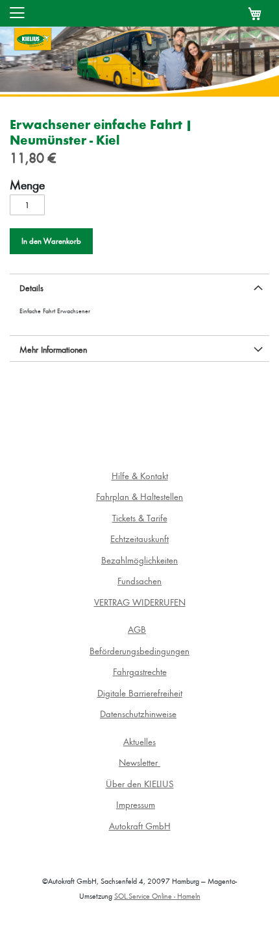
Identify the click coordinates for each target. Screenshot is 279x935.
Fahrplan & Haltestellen (139, 496)
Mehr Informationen (53, 349)
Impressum (135, 804)
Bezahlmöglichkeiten (139, 560)
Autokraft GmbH (140, 826)
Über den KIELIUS (140, 783)
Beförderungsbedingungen (139, 651)
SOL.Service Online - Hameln (157, 896)
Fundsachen (139, 580)
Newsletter (139, 762)
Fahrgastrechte (140, 671)
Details (31, 287)
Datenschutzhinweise (138, 713)
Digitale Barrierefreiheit (139, 693)
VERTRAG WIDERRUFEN (140, 602)
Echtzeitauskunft (139, 538)
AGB (137, 629)
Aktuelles (139, 741)
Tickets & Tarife (139, 518)
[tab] (139, 287)
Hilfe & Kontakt (140, 475)
